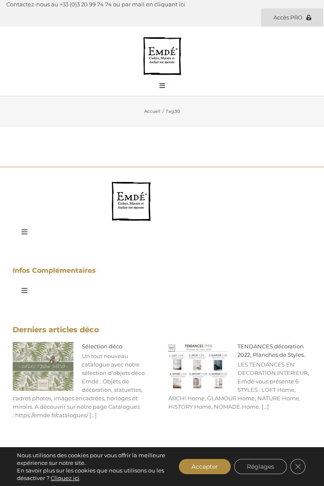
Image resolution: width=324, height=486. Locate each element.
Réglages (260, 466)
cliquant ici (169, 4)
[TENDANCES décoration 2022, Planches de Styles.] (198, 366)
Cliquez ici (65, 478)
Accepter (205, 466)
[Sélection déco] (43, 366)
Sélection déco (102, 346)
